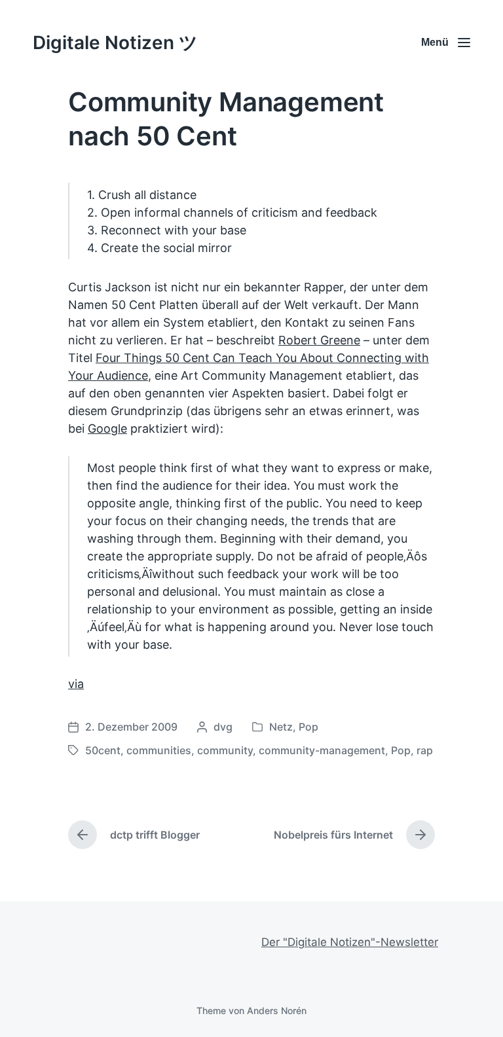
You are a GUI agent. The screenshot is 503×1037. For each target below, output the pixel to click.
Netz (281, 726)
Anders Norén (277, 1010)
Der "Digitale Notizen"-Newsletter (349, 942)
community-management (322, 750)
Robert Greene (319, 340)
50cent (103, 750)
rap (425, 750)
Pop (308, 726)
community (225, 750)
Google (107, 428)
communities (158, 750)
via (76, 684)
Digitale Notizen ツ (115, 42)
